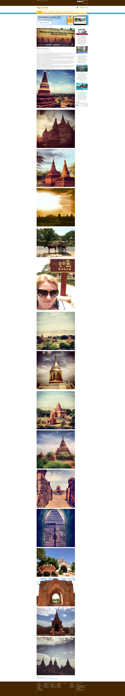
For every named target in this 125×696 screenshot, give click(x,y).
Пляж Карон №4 (72, 686)
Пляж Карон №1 (72, 684)
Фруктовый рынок (46, 687)
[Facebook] (79, 1)
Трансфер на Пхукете (53, 686)
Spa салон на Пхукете (53, 687)
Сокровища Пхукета (50, 13)
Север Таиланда (69, 13)
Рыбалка (54, 13)
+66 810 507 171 (83, 7)
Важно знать (58, 11)
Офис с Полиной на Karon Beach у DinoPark (50, 678)
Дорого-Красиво (52, 11)
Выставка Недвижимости (82, 52)
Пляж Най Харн (72, 687)
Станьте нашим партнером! (81, 685)
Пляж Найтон (71, 683)
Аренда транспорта (59, 684)
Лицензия (78, 684)
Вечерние (57, 13)
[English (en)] (86, 4)
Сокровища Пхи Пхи (82, 70)
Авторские (38, 13)
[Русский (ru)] (86, 1)
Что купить (45, 11)
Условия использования (81, 687)
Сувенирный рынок (46, 686)
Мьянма (41, 677)
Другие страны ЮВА (75, 13)
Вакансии (77, 686)
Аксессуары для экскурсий (68, 11)
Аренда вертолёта (53, 684)
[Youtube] (82, 1)
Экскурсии (39, 11)
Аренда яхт (52, 683)
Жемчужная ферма (46, 684)
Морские (41, 13)
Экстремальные (64, 13)
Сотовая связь (59, 686)
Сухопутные (45, 13)
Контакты (81, 686)
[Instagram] (81, 1)
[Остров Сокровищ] (43, 8)
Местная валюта (59, 687)
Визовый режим (59, 683)
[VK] (78, 1)
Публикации (65, 683)
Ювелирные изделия (47, 683)
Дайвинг (61, 13)
